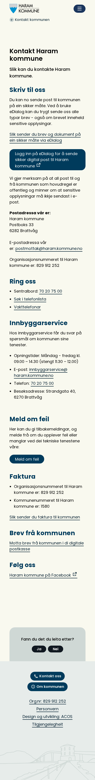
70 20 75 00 (50, 291)
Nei (55, 649)
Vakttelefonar (27, 307)
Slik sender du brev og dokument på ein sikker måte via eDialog (45, 137)
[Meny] (80, 9)
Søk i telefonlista (30, 299)
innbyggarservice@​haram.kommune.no (40, 372)
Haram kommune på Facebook (40, 575)
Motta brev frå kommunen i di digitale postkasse (47, 546)
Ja (39, 649)
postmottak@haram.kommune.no (48, 248)
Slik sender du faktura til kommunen (45, 517)
